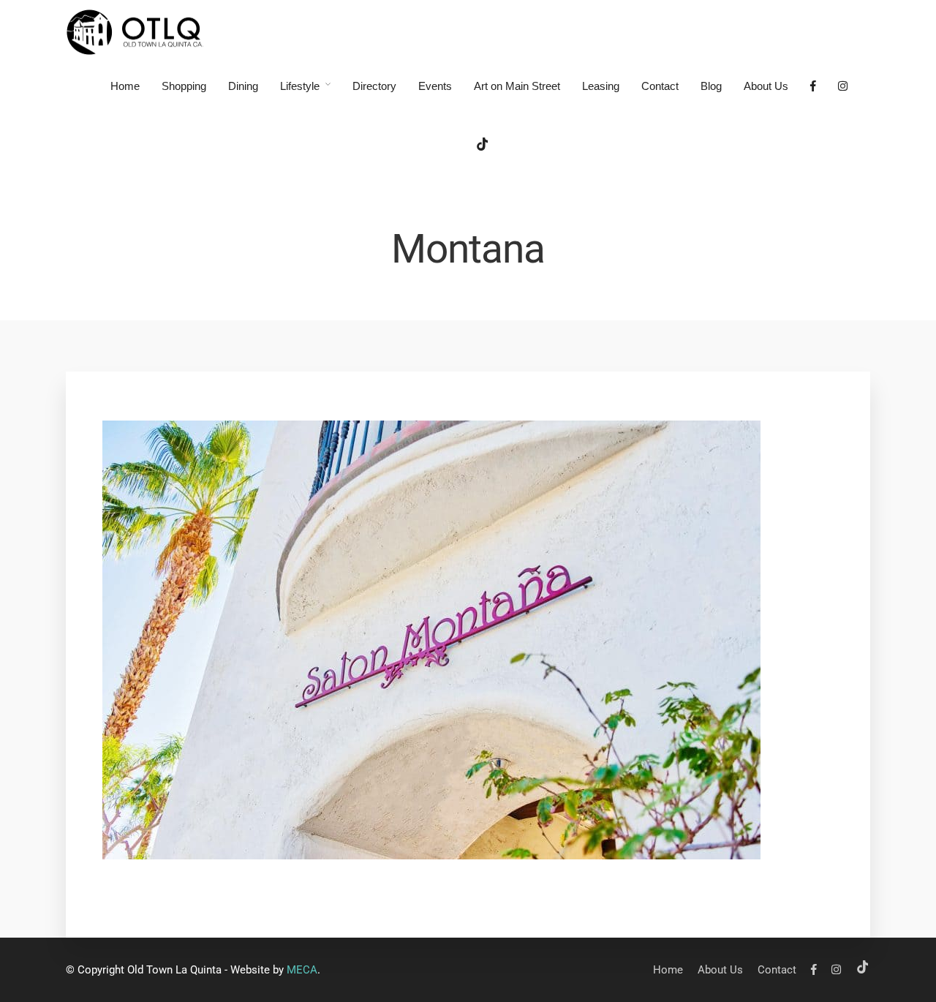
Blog (711, 86)
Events (435, 86)
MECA (302, 969)
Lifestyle (300, 86)
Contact (660, 86)
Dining (243, 86)
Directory (374, 86)
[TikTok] (482, 147)
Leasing (600, 86)
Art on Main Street (517, 86)
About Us (766, 86)
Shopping (184, 86)
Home (125, 86)
